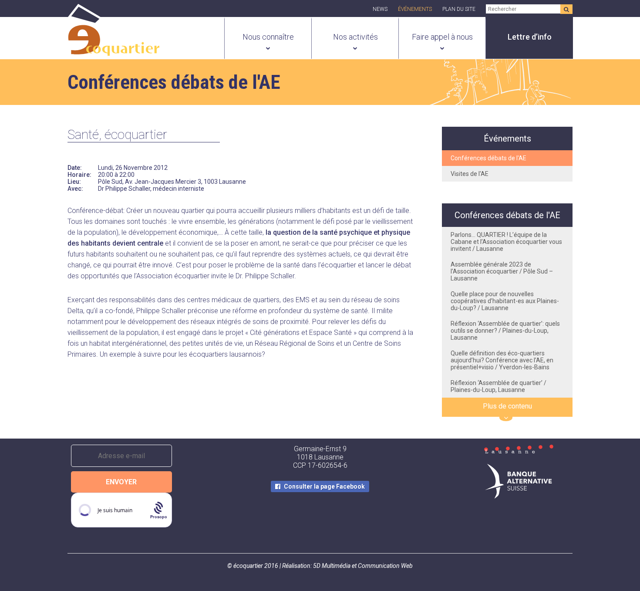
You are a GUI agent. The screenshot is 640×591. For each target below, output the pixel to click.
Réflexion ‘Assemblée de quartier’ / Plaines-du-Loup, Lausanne (498, 386)
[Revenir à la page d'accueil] (113, 51)
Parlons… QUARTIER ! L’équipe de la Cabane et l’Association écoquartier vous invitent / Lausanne (506, 241)
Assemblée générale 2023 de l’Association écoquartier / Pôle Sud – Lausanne (502, 271)
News (380, 9)
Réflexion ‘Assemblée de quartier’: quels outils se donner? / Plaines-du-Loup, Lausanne (505, 330)
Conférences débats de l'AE (488, 158)
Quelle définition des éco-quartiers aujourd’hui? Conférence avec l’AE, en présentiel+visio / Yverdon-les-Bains (502, 360)
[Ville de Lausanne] (518, 450)
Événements (415, 9)
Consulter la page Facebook (324, 486)
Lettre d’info (530, 36)
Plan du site (458, 9)
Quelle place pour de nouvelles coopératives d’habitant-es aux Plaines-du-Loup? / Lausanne (505, 300)
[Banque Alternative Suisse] (518, 482)
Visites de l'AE (469, 173)
